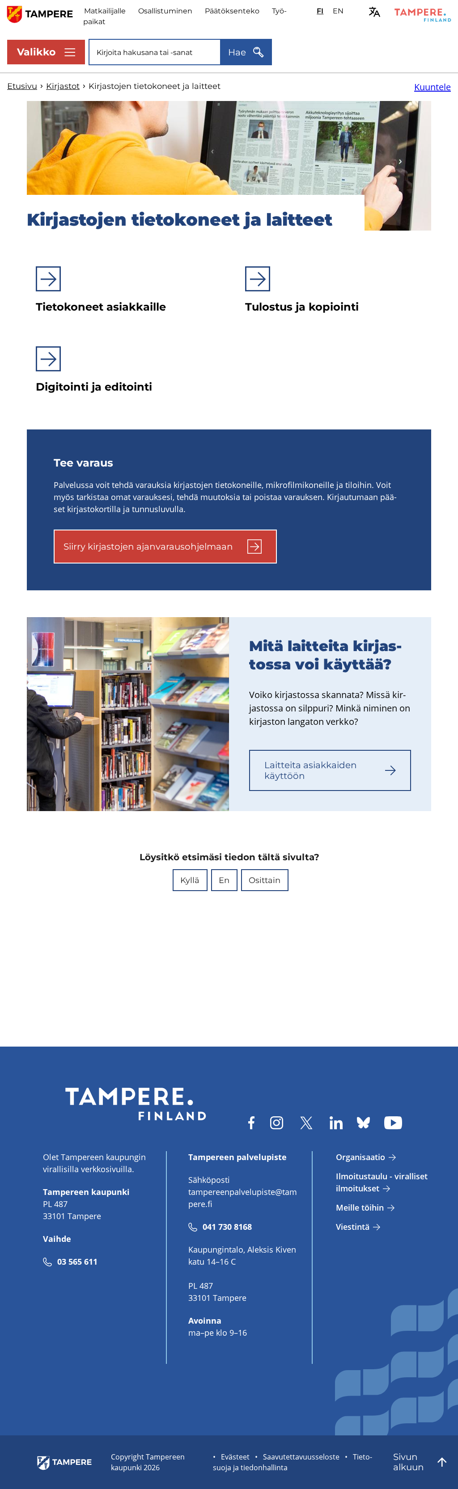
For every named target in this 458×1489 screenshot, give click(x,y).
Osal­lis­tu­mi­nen (165, 11)
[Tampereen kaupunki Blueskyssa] (363, 1122)
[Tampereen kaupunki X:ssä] (306, 1122)
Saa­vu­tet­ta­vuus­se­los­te (301, 1457)
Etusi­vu (22, 86)
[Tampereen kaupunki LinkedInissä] (336, 1122)
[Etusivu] (45, 13)
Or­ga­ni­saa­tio (360, 1157)
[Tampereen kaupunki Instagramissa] (276, 1122)
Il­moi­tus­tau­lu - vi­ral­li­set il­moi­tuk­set (382, 1182)
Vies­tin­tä (352, 1226)
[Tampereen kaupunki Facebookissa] (251, 1122)
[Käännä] (375, 12)
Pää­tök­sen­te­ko (232, 11)
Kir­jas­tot (63, 86)
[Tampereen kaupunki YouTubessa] (393, 1122)
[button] (190, 880)
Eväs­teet (235, 1457)
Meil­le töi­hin (360, 1207)
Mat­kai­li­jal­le (105, 11)
